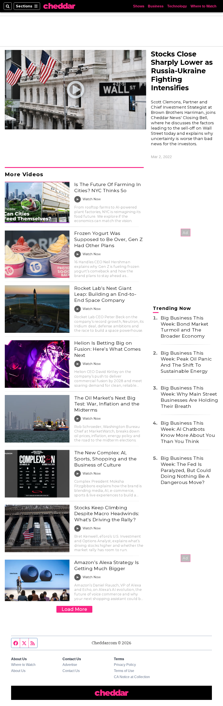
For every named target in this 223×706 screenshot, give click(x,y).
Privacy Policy (125, 665)
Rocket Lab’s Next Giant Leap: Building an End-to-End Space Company (105, 294)
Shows (138, 6)
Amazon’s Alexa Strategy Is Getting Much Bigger (106, 565)
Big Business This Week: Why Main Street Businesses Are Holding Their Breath (189, 397)
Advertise (70, 665)
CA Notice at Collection (132, 677)
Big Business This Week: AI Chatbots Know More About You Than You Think (188, 432)
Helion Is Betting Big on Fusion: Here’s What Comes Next (107, 349)
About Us (18, 671)
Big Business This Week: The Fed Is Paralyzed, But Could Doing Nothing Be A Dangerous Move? (186, 470)
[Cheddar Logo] (59, 6)
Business (156, 6)
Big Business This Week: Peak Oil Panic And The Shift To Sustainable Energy (186, 362)
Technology (177, 6)
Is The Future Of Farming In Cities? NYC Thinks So (107, 187)
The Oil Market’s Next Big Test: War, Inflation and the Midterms (106, 404)
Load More (74, 609)
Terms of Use (124, 671)
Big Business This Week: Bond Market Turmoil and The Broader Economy (184, 327)
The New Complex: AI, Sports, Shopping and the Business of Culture (105, 458)
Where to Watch (203, 6)
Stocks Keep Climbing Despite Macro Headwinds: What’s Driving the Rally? (106, 513)
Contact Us (71, 671)
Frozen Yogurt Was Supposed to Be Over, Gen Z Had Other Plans (108, 239)
